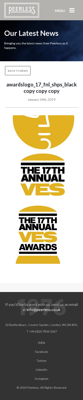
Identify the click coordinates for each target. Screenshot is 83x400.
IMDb (41, 343)
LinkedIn (41, 369)
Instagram (41, 378)
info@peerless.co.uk (43, 309)
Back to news (18, 70)
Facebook (41, 351)
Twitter (41, 360)
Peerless (21, 10)
